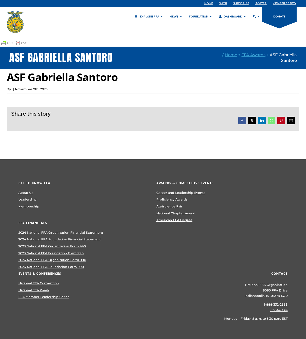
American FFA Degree (174, 220)
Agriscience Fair (169, 206)
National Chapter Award (175, 213)
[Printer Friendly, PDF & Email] (14, 43)
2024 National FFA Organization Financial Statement (60, 233)
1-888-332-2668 (276, 304)
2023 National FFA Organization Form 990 (52, 246)
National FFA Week (33, 290)
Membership (28, 206)
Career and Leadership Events (180, 193)
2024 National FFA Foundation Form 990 (51, 267)
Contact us (279, 310)
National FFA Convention (38, 283)
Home (231, 54)
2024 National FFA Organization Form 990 (52, 260)
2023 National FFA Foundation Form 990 (51, 253)
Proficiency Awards (171, 199)
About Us (25, 193)
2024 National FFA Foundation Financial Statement (59, 239)
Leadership (27, 199)
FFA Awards (253, 54)
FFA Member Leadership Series (43, 297)
